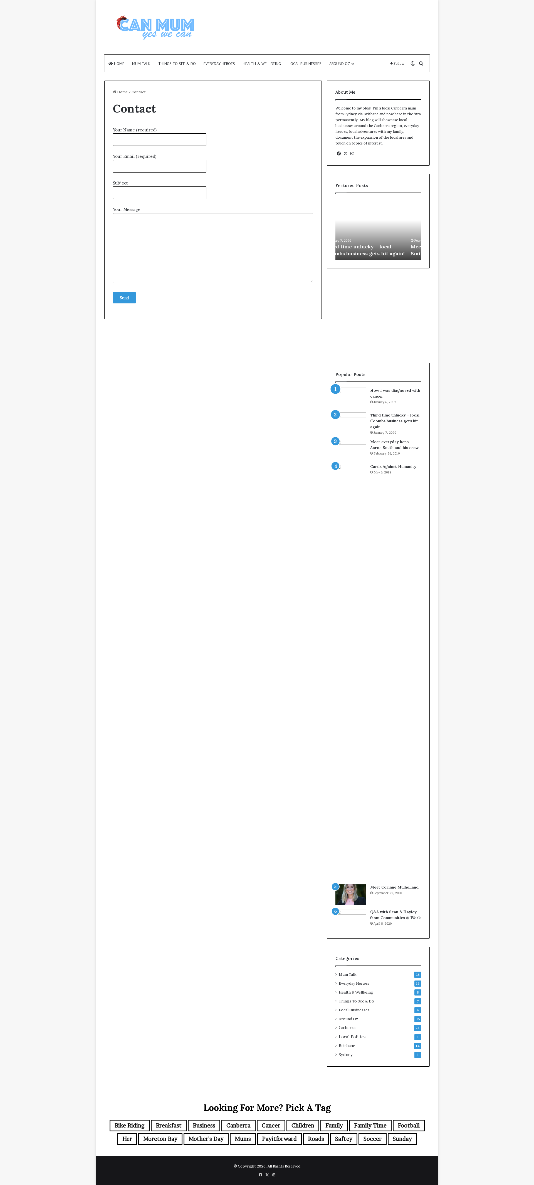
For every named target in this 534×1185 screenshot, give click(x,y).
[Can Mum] (155, 27)
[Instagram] (352, 153)
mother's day (206, 1139)
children (302, 1125)
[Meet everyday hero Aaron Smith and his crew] (350, 449)
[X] (345, 153)
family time (370, 1125)
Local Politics (352, 1036)
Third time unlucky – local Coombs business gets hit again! (394, 421)
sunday (402, 1139)
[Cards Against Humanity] (350, 672)
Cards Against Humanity (393, 466)
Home (118, 63)
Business (204, 1125)
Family (334, 1125)
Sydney (346, 1054)
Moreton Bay (160, 1139)
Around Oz (339, 63)
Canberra (347, 1027)
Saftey (343, 1139)
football (409, 1125)
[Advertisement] (322, 18)
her (127, 1139)
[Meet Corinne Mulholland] (350, 894)
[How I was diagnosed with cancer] (350, 398)
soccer (373, 1139)
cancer (271, 1125)
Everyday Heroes (219, 63)
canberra (238, 1125)
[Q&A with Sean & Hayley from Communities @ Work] (350, 919)
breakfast (169, 1125)
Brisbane (347, 1045)
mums (243, 1139)
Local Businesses (305, 63)
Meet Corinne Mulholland (394, 887)
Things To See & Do (177, 63)
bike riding (130, 1125)
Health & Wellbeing (262, 63)
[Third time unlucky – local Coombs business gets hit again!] (350, 422)
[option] (378, 229)
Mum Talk (141, 63)
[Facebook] (338, 153)
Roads (316, 1139)
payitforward (279, 1139)
